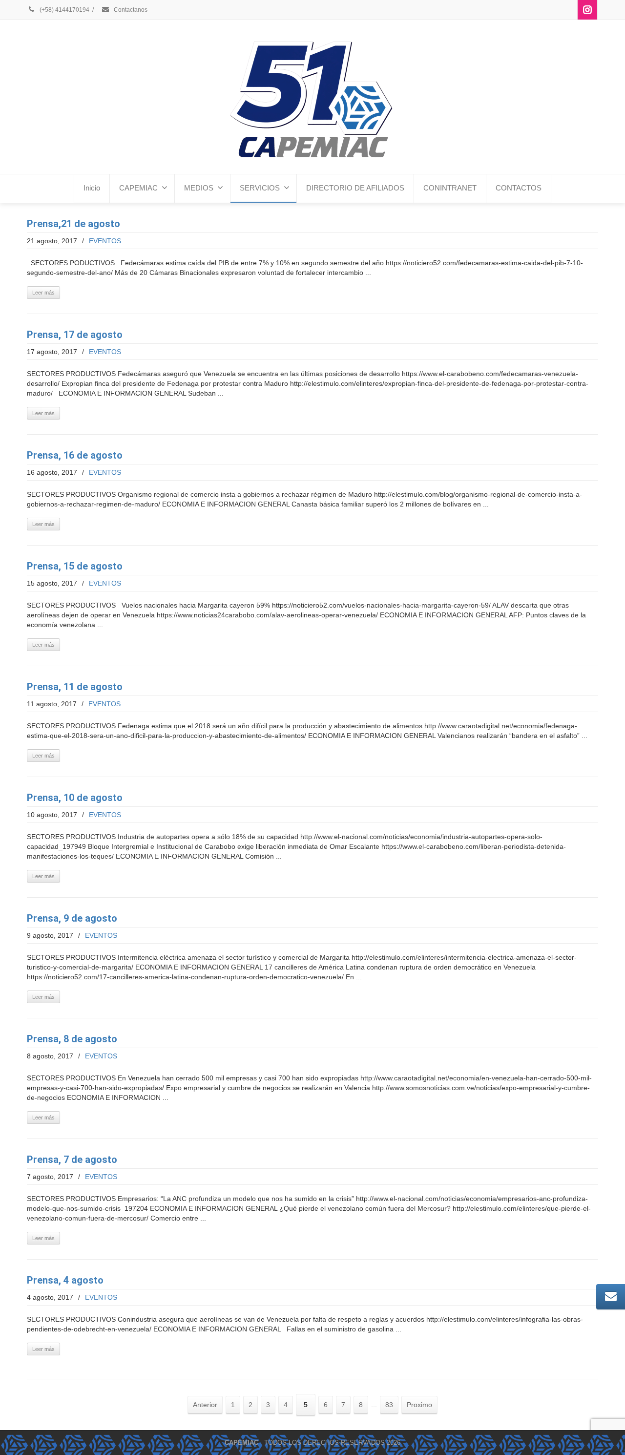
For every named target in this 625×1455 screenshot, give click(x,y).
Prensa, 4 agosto (65, 1280)
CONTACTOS (519, 188)
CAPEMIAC (138, 188)
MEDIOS (198, 188)
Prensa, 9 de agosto (72, 918)
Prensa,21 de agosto (73, 224)
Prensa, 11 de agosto (75, 687)
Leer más (43, 292)
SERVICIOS (260, 188)
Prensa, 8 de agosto (72, 1039)
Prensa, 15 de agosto (75, 566)
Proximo (419, 1405)
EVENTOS (105, 241)
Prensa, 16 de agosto (75, 455)
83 (389, 1405)
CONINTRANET (450, 188)
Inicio (91, 188)
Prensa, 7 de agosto (72, 1159)
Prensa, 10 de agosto (75, 797)
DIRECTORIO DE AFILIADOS (355, 188)
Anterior (205, 1405)
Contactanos (129, 9)
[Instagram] (587, 10)
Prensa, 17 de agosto (75, 334)
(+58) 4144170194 (63, 9)
